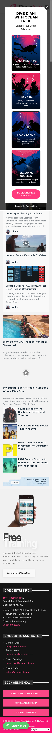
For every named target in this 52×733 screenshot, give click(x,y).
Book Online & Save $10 (26, 194)
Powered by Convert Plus (26, 206)
